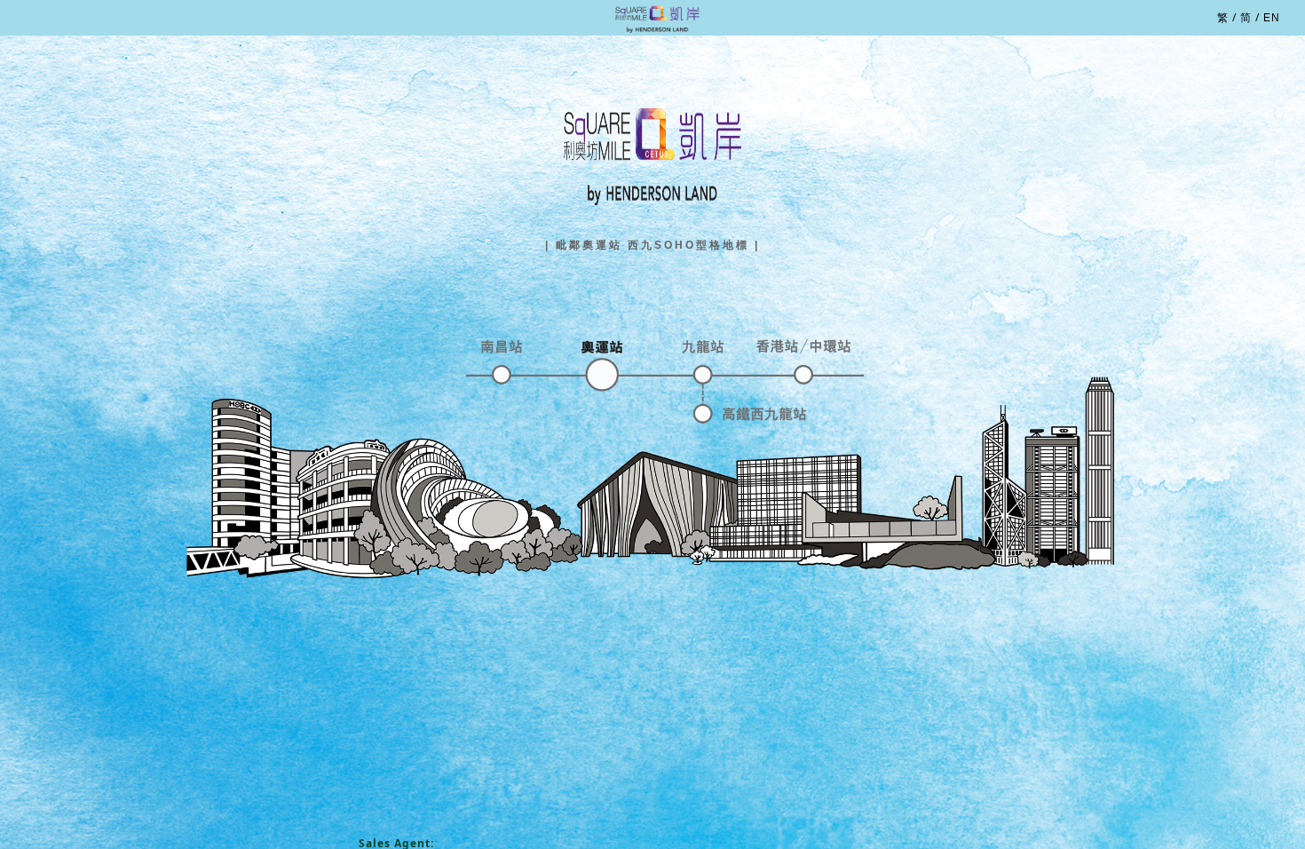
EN (1271, 18)
